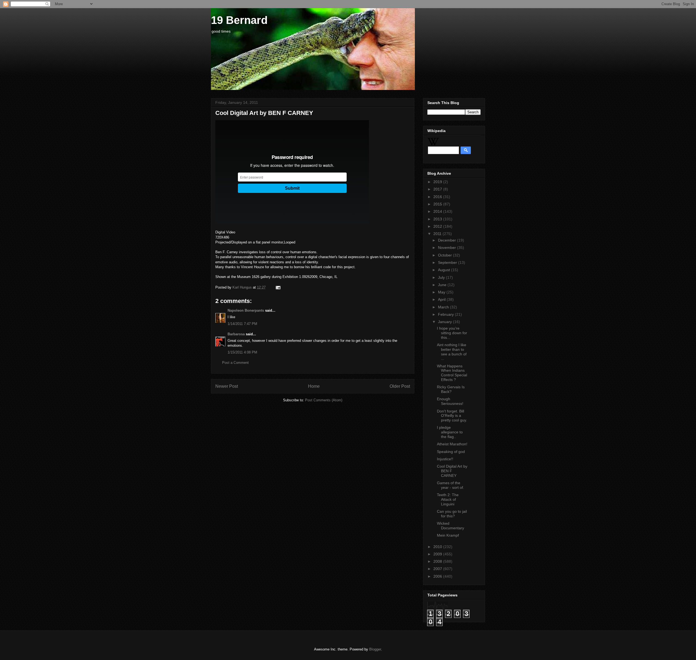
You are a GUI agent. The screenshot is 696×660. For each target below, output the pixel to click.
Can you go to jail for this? (452, 513)
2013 (438, 219)
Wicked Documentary (450, 525)
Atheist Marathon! (452, 444)
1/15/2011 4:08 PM (242, 352)
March (444, 307)
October (445, 255)
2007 (438, 569)
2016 (438, 197)
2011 (438, 234)
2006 (438, 576)
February (446, 314)
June (443, 285)
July (442, 277)
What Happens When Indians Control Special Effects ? (452, 373)
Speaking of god (451, 451)
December (447, 240)
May (442, 292)
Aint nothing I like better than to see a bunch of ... (452, 352)
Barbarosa (236, 334)
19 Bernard (239, 20)
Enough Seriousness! (450, 401)
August (444, 270)
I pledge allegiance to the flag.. (450, 432)
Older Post (400, 386)
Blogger (375, 649)
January (445, 322)
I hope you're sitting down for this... (452, 333)
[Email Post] (277, 287)
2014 (438, 211)
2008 (438, 561)
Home (314, 386)
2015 (438, 204)
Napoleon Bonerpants (246, 310)
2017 (438, 189)
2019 (438, 182)
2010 (438, 547)
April (442, 299)
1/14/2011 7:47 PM (242, 324)
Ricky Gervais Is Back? (451, 389)
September (448, 262)
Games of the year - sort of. (450, 485)
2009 (438, 554)
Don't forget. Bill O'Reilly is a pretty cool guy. (452, 416)
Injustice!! (445, 459)
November (447, 247)
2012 (438, 226)
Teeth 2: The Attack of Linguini (448, 499)
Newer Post (226, 386)
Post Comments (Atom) (323, 400)
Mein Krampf (448, 535)
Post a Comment (235, 363)
